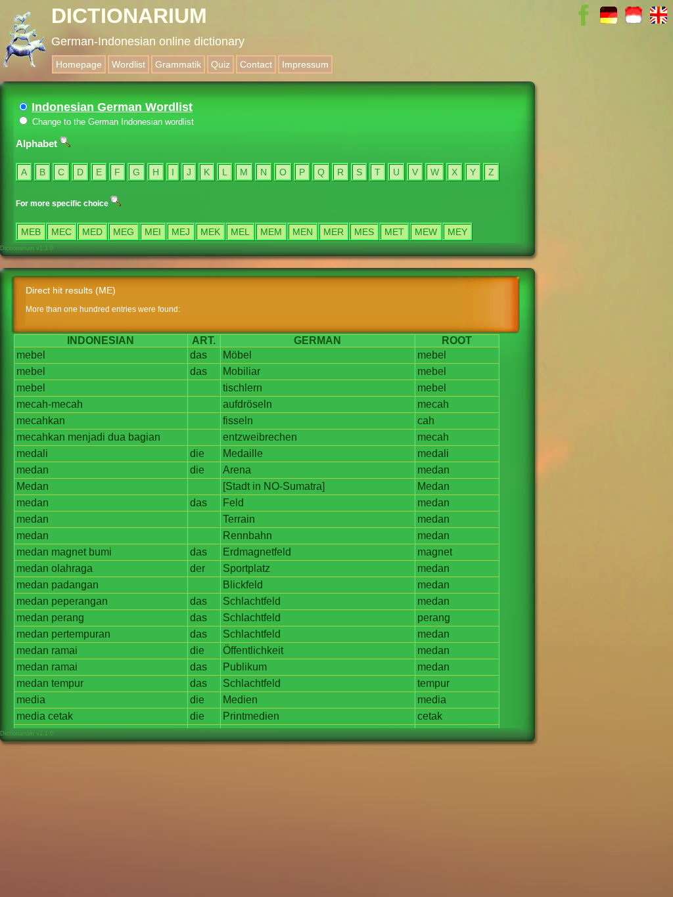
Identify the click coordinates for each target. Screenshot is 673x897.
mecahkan (40, 420)
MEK (210, 232)
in (256, 486)
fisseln (238, 420)
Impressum (305, 64)
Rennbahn (247, 535)
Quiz (220, 64)
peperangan (79, 601)
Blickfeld (243, 584)
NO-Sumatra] (294, 486)
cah (425, 420)
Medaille (243, 453)
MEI (153, 232)
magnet (68, 552)
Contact (256, 64)
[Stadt (236, 486)
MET (394, 232)
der (197, 568)
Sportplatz (246, 568)
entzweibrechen (260, 437)
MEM (271, 232)
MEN (302, 232)
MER (333, 232)
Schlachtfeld (252, 601)
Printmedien (251, 716)
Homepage (79, 64)
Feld (233, 502)
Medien (240, 699)
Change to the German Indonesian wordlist (112, 122)
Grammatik (178, 64)
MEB (31, 232)
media (30, 699)
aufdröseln (247, 404)
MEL (240, 232)
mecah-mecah (49, 404)
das (198, 355)
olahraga (72, 568)
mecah (433, 404)
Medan (32, 486)
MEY (457, 232)
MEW (426, 232)
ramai (64, 650)
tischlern (242, 387)
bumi (100, 552)
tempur (67, 683)
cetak (60, 716)
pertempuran (80, 634)
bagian (144, 437)
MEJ (181, 232)
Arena (237, 469)
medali (32, 453)
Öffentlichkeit (253, 650)
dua (117, 437)
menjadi (86, 437)
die (197, 453)
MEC (61, 232)
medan (32, 469)
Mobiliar (241, 371)
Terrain (239, 519)
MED (92, 232)
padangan (75, 584)
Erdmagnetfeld (257, 552)
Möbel (237, 355)
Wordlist (128, 64)
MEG (123, 232)
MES (364, 232)
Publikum (245, 666)
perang (67, 617)
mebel (30, 355)
